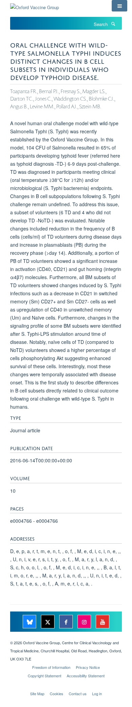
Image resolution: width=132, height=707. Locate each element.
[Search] (113, 23)
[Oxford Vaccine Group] (34, 5)
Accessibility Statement (86, 675)
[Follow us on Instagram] (85, 622)
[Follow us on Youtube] (102, 622)
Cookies (56, 693)
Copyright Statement (44, 675)
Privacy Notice (88, 667)
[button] (119, 5)
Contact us (78, 693)
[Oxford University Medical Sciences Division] (66, 636)
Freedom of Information (51, 667)
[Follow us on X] (48, 622)
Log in (97, 693)
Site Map (37, 693)
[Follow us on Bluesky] (30, 622)
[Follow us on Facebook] (66, 622)
